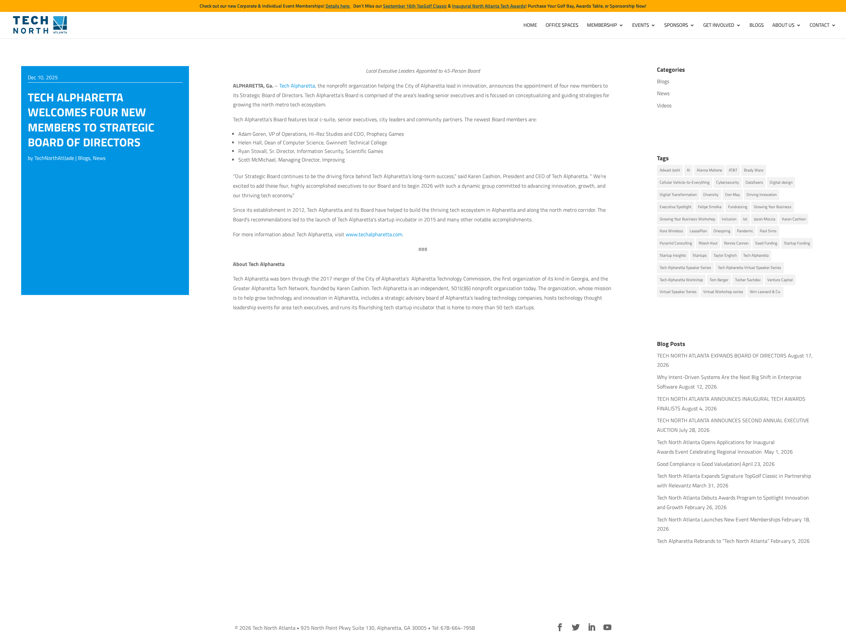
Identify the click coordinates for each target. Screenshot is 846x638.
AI (688, 170)
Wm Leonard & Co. (765, 291)
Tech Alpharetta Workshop (681, 280)
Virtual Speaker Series (678, 291)
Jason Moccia (764, 219)
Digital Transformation (678, 194)
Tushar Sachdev (748, 280)
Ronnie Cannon (736, 243)
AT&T (733, 170)
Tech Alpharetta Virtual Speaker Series (749, 267)
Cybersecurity (727, 182)
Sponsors (676, 26)
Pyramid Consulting (676, 243)
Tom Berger (719, 280)
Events (640, 26)
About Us (783, 26)
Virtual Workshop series (723, 291)
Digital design (781, 182)
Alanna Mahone (709, 170)
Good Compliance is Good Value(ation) (699, 464)
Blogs (757, 26)
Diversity (710, 194)
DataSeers (754, 182)
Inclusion (729, 219)
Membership (602, 26)
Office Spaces (562, 26)
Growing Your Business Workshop (687, 219)
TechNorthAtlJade (54, 158)
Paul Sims (768, 231)
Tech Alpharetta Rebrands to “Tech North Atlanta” (713, 541)
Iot (745, 219)
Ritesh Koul (708, 243)
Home (530, 26)
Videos (664, 105)
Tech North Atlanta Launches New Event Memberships (718, 519)
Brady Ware (753, 170)
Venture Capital (780, 280)
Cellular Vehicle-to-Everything (685, 182)
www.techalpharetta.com (374, 234)
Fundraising (737, 207)
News (99, 158)
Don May (732, 194)
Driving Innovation (762, 194)
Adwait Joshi (670, 170)
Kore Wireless (671, 231)
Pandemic (745, 231)
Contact (819, 26)
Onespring (721, 231)
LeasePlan (698, 231)
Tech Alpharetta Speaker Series (685, 267)
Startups (700, 255)
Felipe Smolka (709, 207)
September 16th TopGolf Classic (415, 6)
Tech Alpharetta (297, 86)
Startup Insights (673, 255)
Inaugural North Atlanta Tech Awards (488, 6)
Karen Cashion (794, 219)
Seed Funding (766, 243)
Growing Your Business (772, 207)
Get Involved (718, 26)
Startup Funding (797, 243)
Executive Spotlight (675, 207)
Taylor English (725, 255)
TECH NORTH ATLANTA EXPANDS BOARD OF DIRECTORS (722, 355)
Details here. (338, 6)
